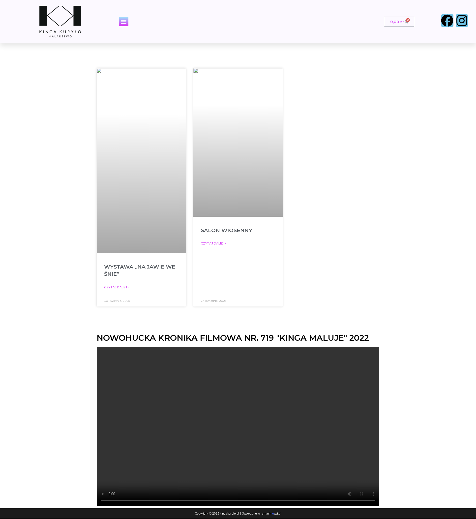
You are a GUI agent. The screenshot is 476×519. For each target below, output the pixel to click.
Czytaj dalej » (116, 287)
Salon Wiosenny (226, 230)
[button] (123, 21)
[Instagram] (462, 20)
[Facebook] (447, 20)
